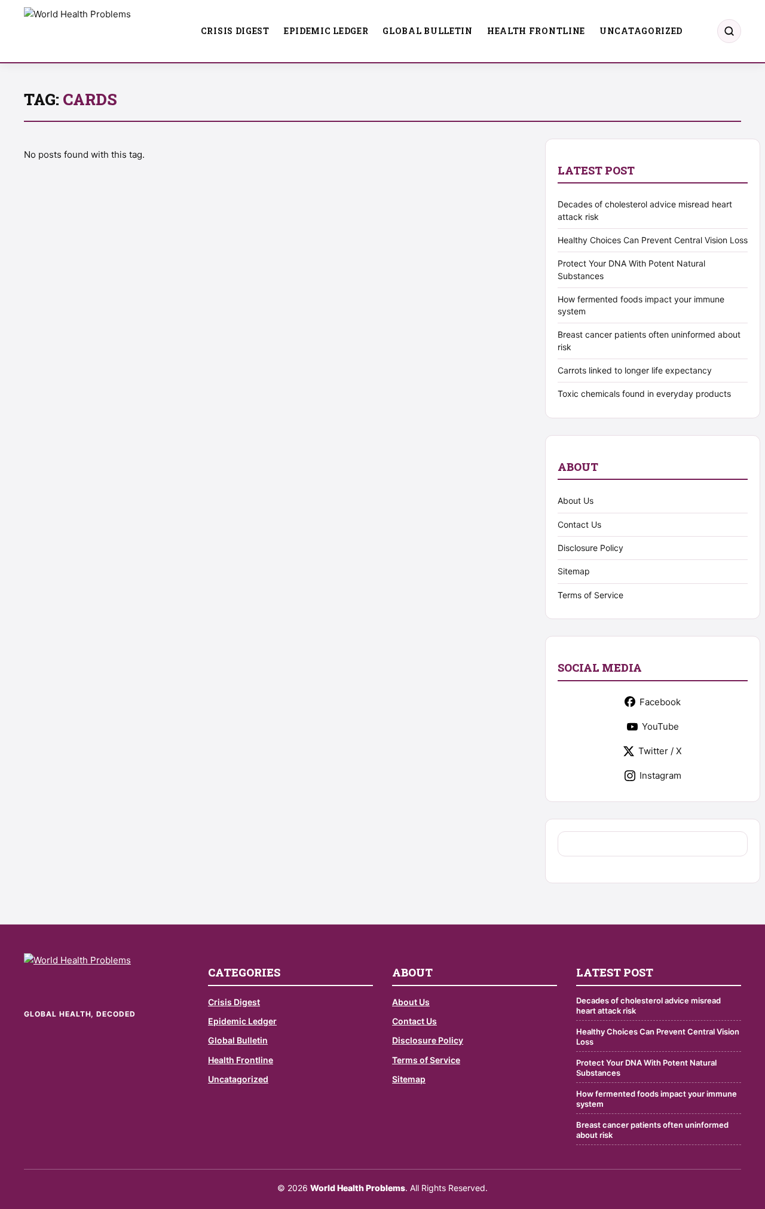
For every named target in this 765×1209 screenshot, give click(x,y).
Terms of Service (590, 595)
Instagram (660, 775)
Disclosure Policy (590, 548)
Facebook (660, 702)
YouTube (660, 726)
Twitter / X (660, 751)
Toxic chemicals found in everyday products (644, 393)
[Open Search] (729, 31)
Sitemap (574, 571)
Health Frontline (536, 30)
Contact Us (579, 524)
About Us (575, 500)
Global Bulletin (427, 30)
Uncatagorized (641, 30)
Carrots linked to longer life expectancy (635, 370)
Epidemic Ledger (326, 30)
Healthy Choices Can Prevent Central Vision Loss (653, 240)
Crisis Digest (235, 30)
